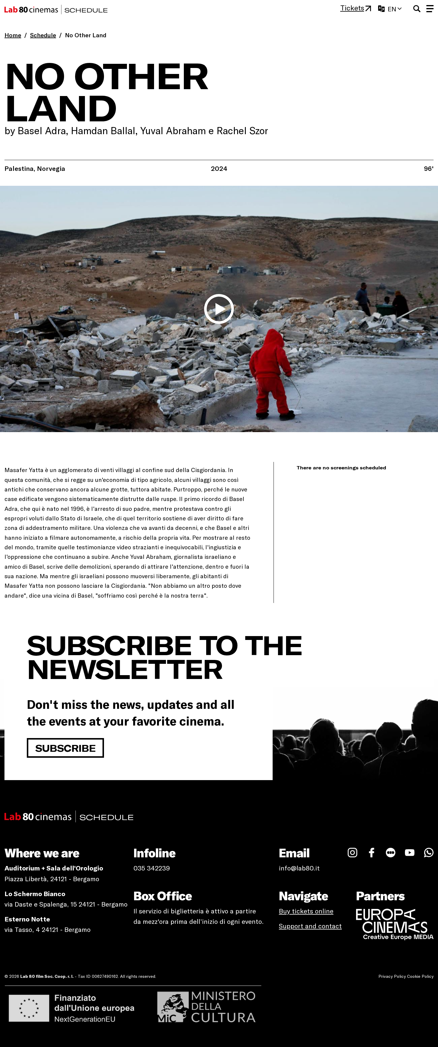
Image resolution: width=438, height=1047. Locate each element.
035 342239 (151, 868)
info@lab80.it (299, 868)
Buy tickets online (306, 911)
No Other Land (85, 34)
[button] (416, 8)
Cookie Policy (420, 976)
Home (12, 34)
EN (392, 8)
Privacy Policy (392, 976)
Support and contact (310, 926)
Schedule (43, 34)
